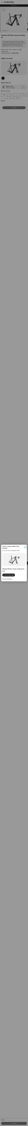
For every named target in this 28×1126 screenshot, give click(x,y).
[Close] (25, 547)
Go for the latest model (9, 575)
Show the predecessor (7, 579)
